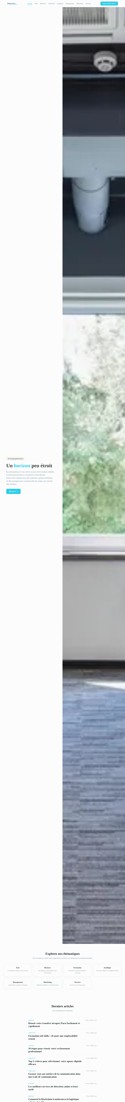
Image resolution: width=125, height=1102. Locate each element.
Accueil (29, 3)
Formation (51, 3)
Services (88, 3)
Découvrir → (13, 491)
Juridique (60, 3)
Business (43, 3)
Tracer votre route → (109, 3)
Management (70, 3)
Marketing (79, 3)
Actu (36, 3)
